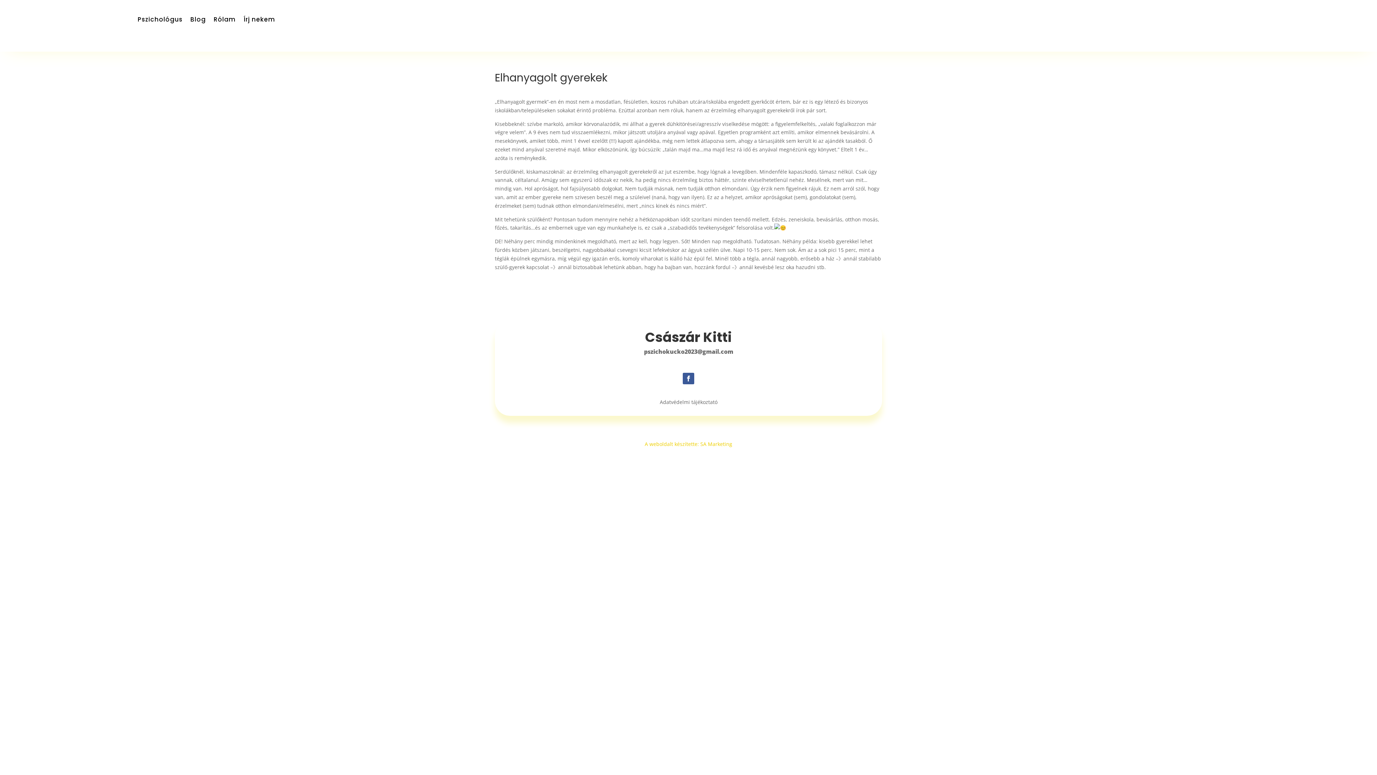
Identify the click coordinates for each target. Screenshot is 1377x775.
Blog (198, 20)
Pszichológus (160, 20)
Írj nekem (259, 20)
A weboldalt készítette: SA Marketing (688, 444)
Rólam (225, 20)
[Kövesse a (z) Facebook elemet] (688, 378)
